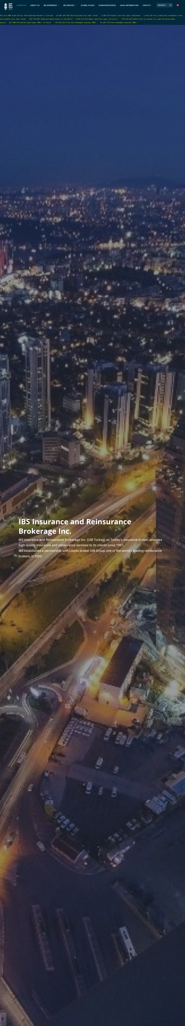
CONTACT (146, 5)
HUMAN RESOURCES (107, 5)
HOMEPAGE (21, 5)
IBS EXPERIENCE (50, 5)
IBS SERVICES (68, 5)
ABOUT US (35, 5)
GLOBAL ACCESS (88, 5)
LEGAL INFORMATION (129, 5)
